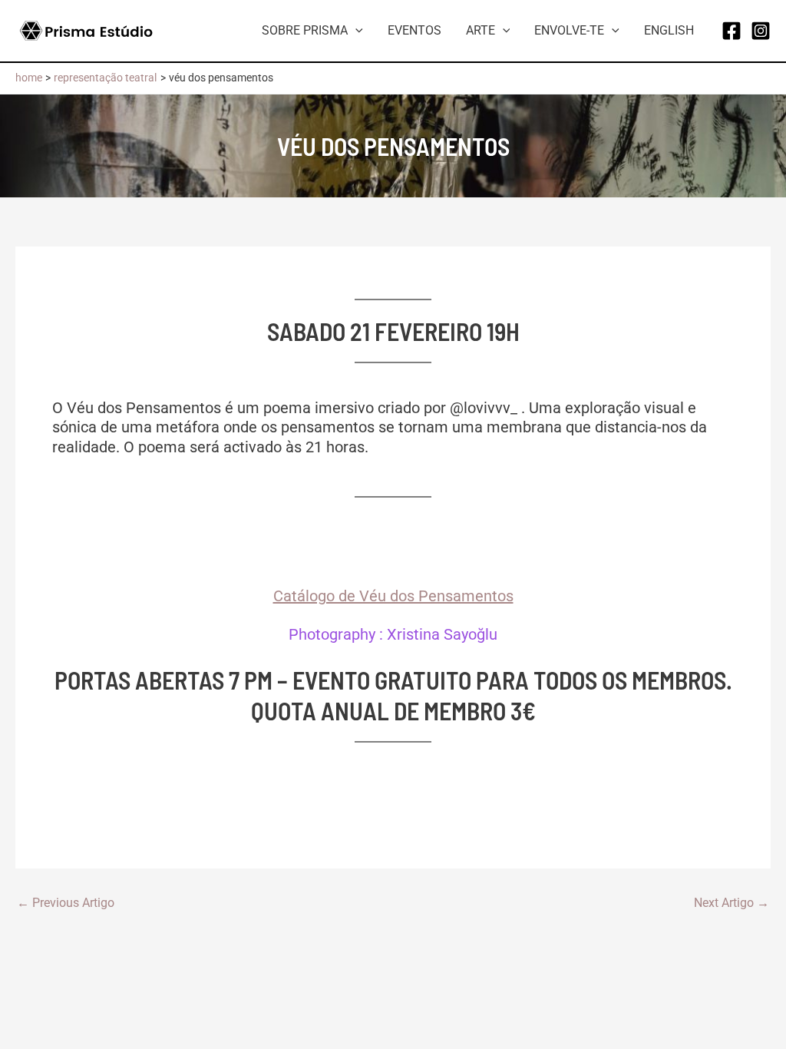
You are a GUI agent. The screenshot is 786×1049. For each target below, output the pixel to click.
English (669, 30)
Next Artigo (731, 903)
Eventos (414, 30)
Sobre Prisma (305, 30)
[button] (355, 30)
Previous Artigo (65, 903)
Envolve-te (569, 30)
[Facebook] (731, 31)
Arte (480, 30)
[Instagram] (761, 31)
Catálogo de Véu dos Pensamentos (393, 596)
